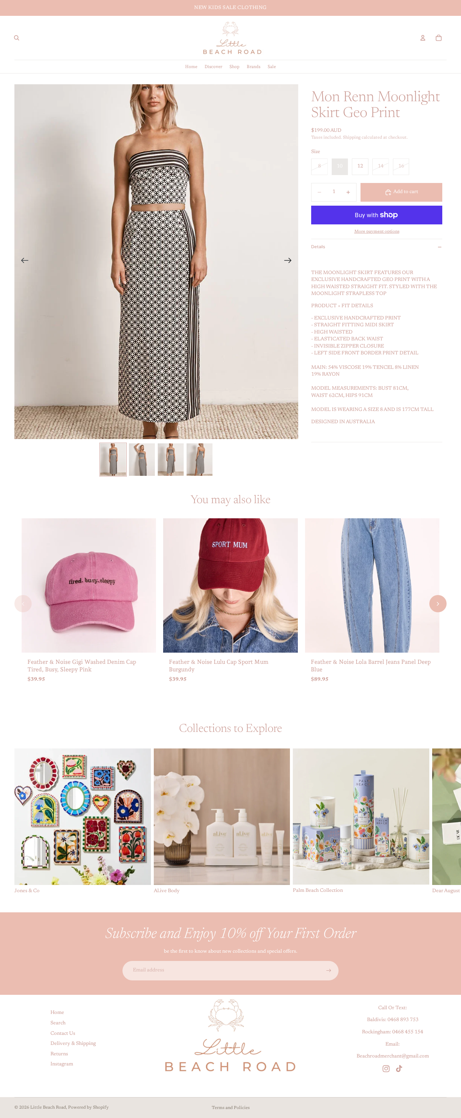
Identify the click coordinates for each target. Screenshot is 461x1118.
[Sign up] (328, 970)
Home (57, 1012)
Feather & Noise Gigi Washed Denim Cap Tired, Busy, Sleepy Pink (81, 665)
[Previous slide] (22, 262)
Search (58, 1023)
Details (318, 247)
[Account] (423, 38)
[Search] (16, 38)
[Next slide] (290, 262)
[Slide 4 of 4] (199, 459)
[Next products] (438, 603)
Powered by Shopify (88, 1107)
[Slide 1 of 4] (113, 459)
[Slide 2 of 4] (142, 459)
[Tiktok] (399, 1068)
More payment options (376, 231)
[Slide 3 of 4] (171, 459)
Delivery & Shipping (73, 1043)
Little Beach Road (48, 1107)
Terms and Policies (231, 1108)
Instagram (61, 1064)
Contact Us (62, 1033)
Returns (59, 1054)
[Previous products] (23, 603)
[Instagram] (386, 1068)
